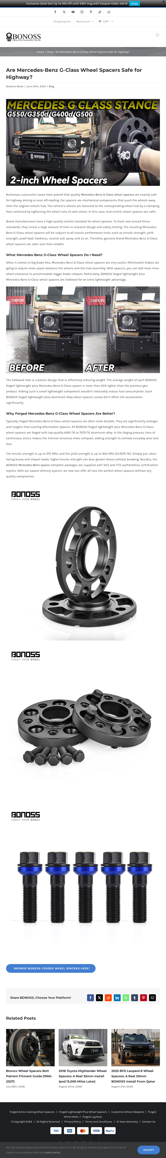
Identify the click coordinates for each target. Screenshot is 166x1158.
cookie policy (52, 1152)
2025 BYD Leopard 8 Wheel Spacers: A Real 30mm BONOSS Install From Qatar (133, 1076)
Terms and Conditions (98, 1121)
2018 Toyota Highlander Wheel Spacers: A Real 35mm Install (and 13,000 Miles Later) (83, 1076)
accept (148, 1150)
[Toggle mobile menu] (158, 35)
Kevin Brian (16, 86)
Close (134, 3)
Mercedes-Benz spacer (34, 465)
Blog (51, 86)
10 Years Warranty (127, 1121)
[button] (9, 1059)
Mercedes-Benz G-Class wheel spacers (107, 194)
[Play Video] (83, 142)
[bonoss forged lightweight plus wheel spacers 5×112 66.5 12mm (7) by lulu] (83, 488)
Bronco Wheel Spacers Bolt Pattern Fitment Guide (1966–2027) (29, 1076)
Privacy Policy (72, 1121)
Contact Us (148, 1121)
